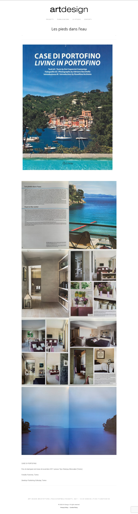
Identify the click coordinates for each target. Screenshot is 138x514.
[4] (69, 421)
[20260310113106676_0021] (69, 111)
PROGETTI (50, 19)
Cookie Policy (74, 507)
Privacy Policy (64, 507)
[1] (69, 215)
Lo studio (77, 19)
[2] (69, 284)
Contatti (88, 19)
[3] (69, 352)
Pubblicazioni (63, 19)
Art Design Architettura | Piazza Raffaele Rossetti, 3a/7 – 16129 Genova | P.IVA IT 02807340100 (69, 499)
